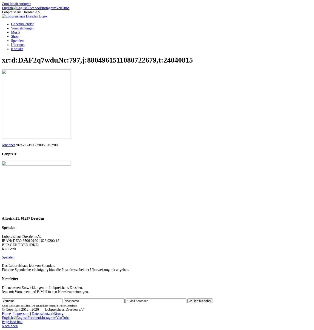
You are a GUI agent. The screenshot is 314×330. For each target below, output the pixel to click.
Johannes (8, 145)
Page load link (12, 322)
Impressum (21, 314)
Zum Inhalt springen (16, 4)
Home (6, 314)
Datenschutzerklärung (47, 314)
